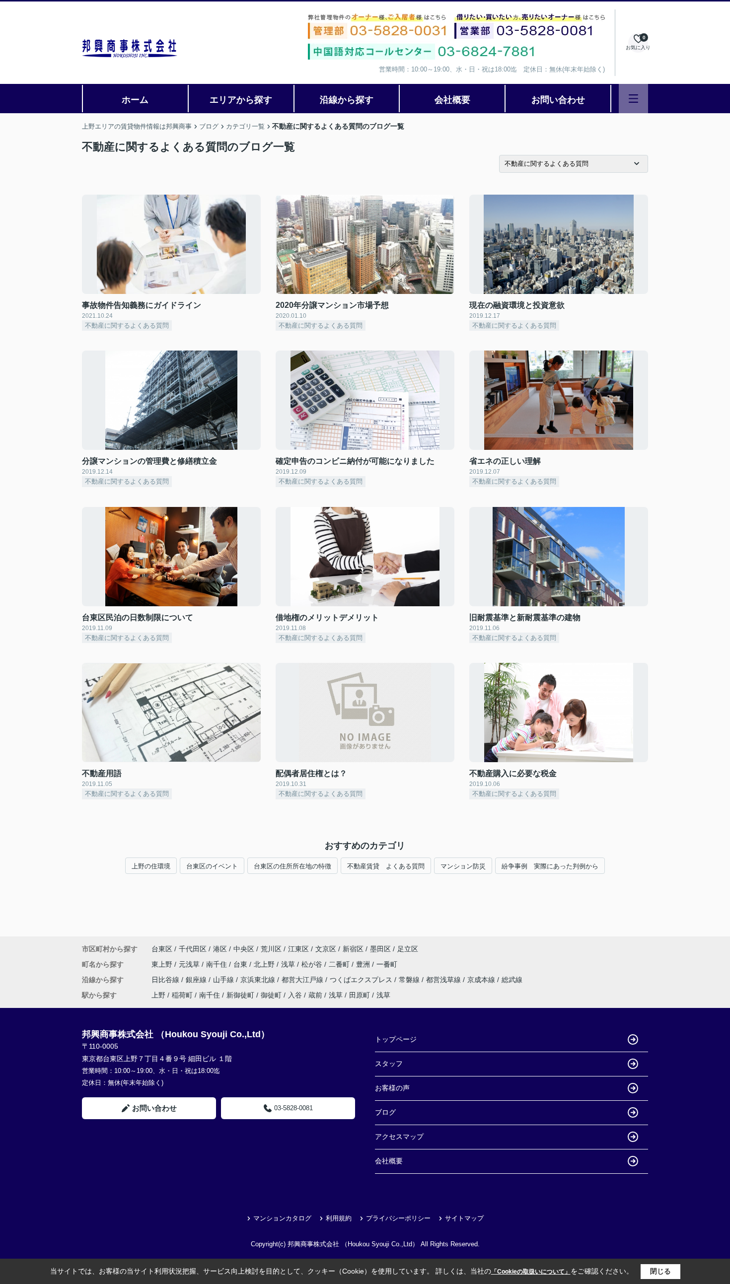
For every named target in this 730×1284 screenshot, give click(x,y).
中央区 (243, 949)
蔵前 (315, 995)
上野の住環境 (151, 866)
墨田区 (380, 949)
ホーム (135, 100)
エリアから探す (241, 100)
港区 (220, 949)
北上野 (265, 964)
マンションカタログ (282, 1218)
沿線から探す (346, 100)
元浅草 (190, 964)
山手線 (224, 980)
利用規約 (339, 1218)
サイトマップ (464, 1218)
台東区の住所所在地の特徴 (292, 866)
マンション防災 (463, 866)
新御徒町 (240, 995)
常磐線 (410, 980)
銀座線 (197, 980)
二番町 (340, 964)
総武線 (512, 980)
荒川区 (271, 949)
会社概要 (452, 100)
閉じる (660, 1271)
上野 (158, 995)
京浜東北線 (258, 980)
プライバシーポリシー (398, 1218)
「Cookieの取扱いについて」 (531, 1271)
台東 (241, 964)
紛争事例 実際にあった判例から (550, 866)
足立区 (407, 949)
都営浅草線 (444, 980)
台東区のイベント (212, 866)
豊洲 (364, 964)
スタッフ (389, 1064)
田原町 (359, 995)
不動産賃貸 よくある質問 (386, 866)
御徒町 (271, 995)
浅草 (289, 964)
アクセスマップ (399, 1137)
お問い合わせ (558, 100)
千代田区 (193, 949)
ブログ (385, 1112)
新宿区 (353, 949)
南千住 (217, 964)
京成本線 (482, 980)
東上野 (162, 964)
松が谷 (312, 964)
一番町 (386, 964)
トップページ (396, 1039)
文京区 (325, 949)
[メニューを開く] (633, 98)
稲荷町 (182, 995)
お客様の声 (392, 1088)
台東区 (161, 949)
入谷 (295, 995)
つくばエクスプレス (362, 980)
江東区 (298, 949)
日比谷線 (166, 980)
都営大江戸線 (303, 980)
